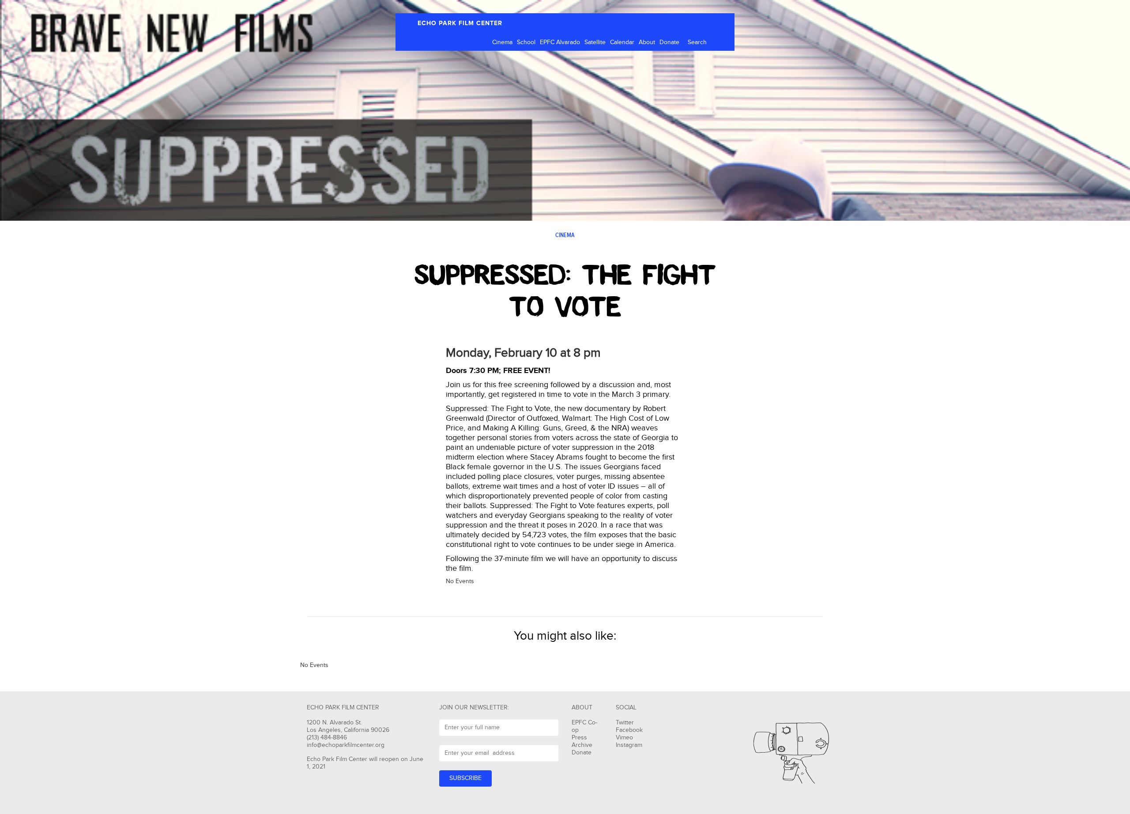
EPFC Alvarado (560, 42)
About (647, 42)
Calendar (622, 42)
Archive (582, 745)
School (526, 42)
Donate (669, 42)
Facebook (629, 730)
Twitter (625, 722)
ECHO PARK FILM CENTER (460, 23)
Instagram (629, 745)
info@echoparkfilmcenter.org (345, 745)
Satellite (595, 42)
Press (579, 737)
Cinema (502, 42)
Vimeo (624, 737)
